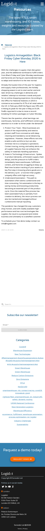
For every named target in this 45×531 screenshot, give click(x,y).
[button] (42, 3)
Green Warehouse (22, 372)
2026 (22, 525)
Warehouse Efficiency (22, 411)
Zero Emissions (22, 379)
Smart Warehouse (22, 368)
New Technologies (22, 354)
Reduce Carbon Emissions (22, 375)
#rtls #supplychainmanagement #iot (22, 364)
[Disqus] (22, 261)
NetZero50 (22, 387)
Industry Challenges (22, 421)
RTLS (22, 383)
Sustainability (22, 424)
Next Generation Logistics (22, 407)
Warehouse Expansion (22, 350)
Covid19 (22, 347)
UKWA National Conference (22, 403)
